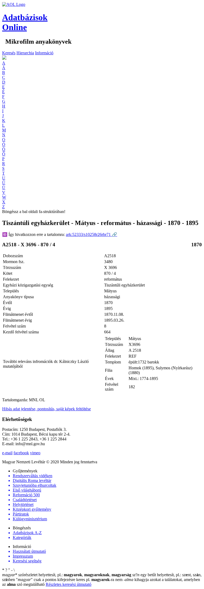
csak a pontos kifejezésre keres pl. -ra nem (70, 579)
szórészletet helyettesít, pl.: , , (66, 574)
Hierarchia (25, 53)
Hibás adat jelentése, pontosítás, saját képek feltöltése (46, 409)
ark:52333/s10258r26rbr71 (91, 234)
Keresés (8, 53)
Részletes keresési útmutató (68, 584)
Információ (44, 53)
